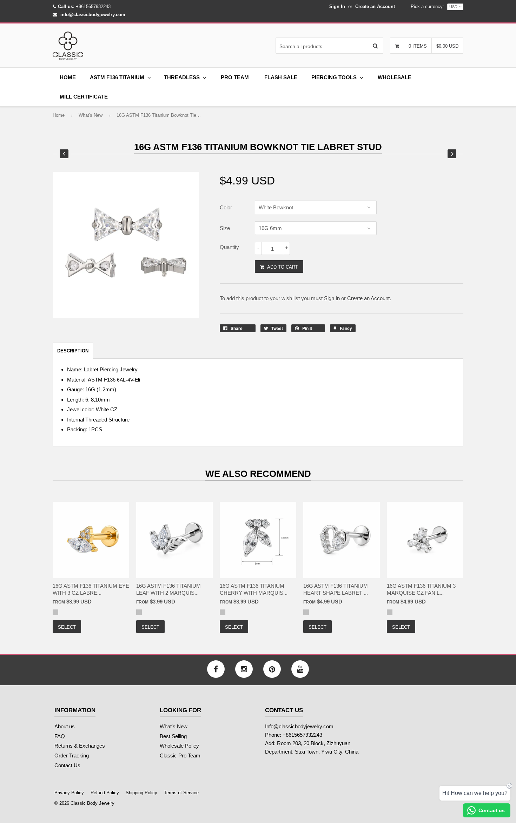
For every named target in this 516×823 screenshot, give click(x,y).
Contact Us (67, 765)
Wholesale (394, 77)
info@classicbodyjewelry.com (92, 14)
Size (225, 228)
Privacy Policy (69, 792)
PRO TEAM (235, 77)
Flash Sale (280, 77)
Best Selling (173, 736)
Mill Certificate (84, 97)
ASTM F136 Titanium (117, 77)
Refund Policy (105, 792)
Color (226, 207)
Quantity (229, 247)
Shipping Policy (141, 792)
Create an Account (375, 6)
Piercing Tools (334, 77)
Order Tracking (71, 755)
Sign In (337, 6)
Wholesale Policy (179, 746)
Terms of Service (181, 792)
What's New (90, 115)
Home (68, 77)
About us (64, 726)
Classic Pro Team (180, 755)
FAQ (59, 736)
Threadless (182, 77)
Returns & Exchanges (79, 746)
